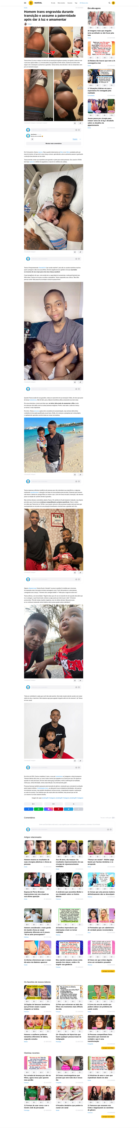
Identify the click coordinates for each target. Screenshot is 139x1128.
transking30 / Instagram (48, 798)
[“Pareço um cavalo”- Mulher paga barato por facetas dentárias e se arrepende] (101, 847)
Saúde (25, 964)
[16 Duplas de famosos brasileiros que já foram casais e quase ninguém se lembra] (37, 992)
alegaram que (32, 588)
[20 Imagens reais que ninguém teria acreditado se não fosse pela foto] (101, 18)
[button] (33, 804)
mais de (31, 162)
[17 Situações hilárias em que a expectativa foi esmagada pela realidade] (101, 76)
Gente (25, 7)
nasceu (40, 152)
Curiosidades (91, 95)
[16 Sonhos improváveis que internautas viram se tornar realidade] (69, 915)
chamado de (42, 267)
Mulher (26, 1041)
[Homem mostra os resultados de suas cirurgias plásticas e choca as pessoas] (37, 847)
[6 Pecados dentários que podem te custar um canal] (69, 1093)
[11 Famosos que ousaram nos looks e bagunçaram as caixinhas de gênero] (101, 1093)
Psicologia (58, 1041)
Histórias (90, 896)
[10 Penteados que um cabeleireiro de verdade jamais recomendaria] (101, 915)
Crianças (58, 967)
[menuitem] (53, 3)
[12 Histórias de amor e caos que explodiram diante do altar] (101, 1063)
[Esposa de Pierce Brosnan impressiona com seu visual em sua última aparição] (37, 880)
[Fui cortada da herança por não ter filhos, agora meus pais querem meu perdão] (37, 1063)
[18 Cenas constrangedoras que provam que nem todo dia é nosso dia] (69, 1063)
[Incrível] (35, 3)
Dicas (89, 932)
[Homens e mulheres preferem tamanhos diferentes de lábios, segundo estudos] (37, 1022)
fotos (61, 152)
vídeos (68, 152)
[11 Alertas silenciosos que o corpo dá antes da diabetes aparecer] (37, 948)
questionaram (34, 492)
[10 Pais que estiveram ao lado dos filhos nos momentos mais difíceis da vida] (69, 992)
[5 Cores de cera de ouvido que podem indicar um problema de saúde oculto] (101, 992)
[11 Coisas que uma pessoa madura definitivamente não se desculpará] (101, 880)
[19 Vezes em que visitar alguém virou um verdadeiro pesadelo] (101, 948)
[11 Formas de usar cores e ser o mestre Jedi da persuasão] (37, 1093)
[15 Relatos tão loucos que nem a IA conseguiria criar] (101, 48)
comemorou (59, 776)
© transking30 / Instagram (29, 123)
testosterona (33, 400)
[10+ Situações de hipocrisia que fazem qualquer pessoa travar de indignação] (69, 1022)
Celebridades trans (42, 788)
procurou (36, 411)
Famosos (58, 899)
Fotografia (90, 1044)
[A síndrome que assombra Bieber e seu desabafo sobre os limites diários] (69, 880)
